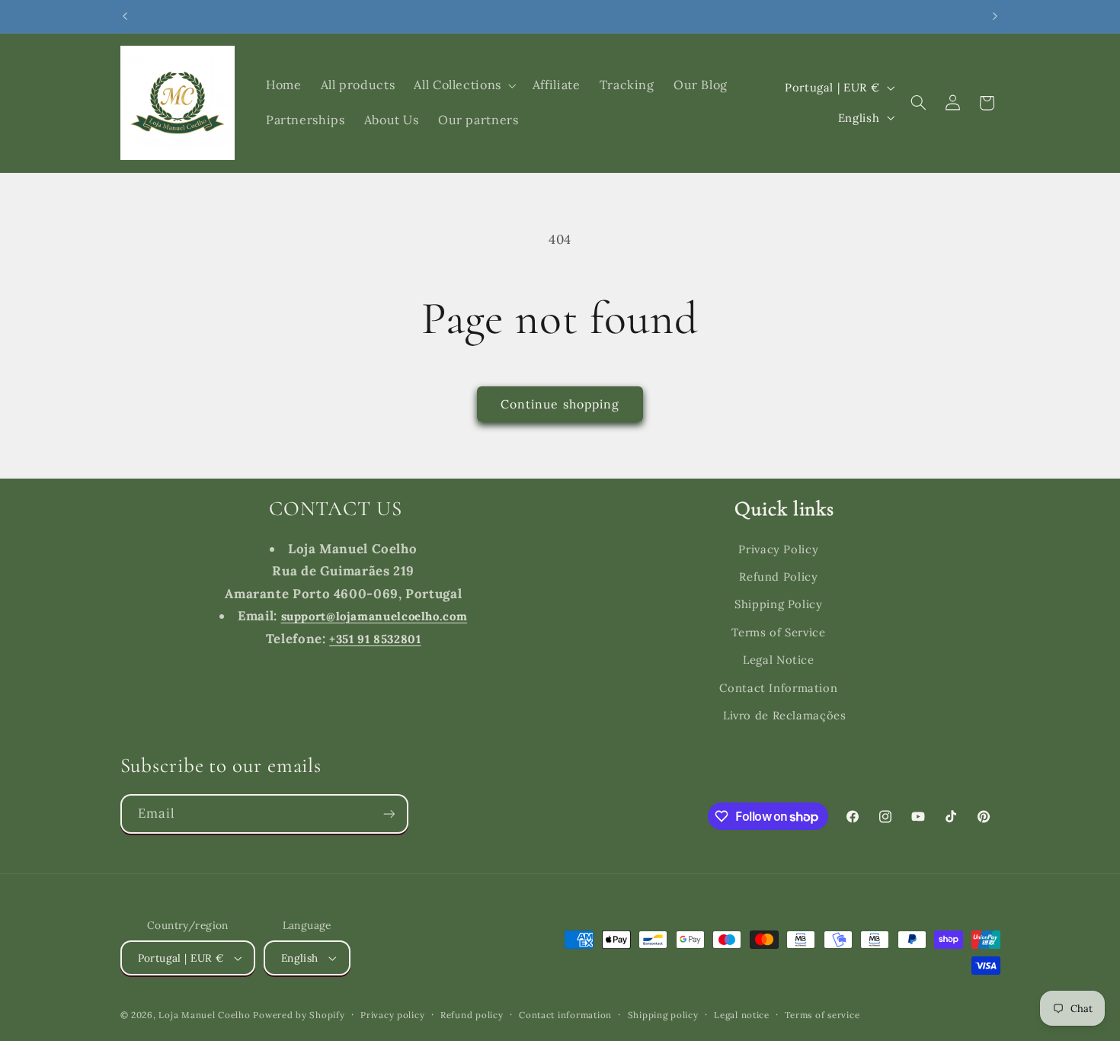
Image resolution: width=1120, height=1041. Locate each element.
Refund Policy (778, 576)
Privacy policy (392, 1014)
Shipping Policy (778, 604)
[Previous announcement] (125, 16)
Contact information (565, 1014)
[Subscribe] (388, 813)
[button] (464, 85)
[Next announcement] (995, 16)
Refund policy (472, 1014)
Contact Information (778, 688)
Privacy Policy (778, 549)
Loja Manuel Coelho (204, 1014)
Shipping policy (663, 1014)
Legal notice (742, 1014)
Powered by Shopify (298, 1014)
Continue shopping (560, 404)
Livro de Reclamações (784, 715)
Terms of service (822, 1014)
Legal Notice (778, 659)
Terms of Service (778, 632)
